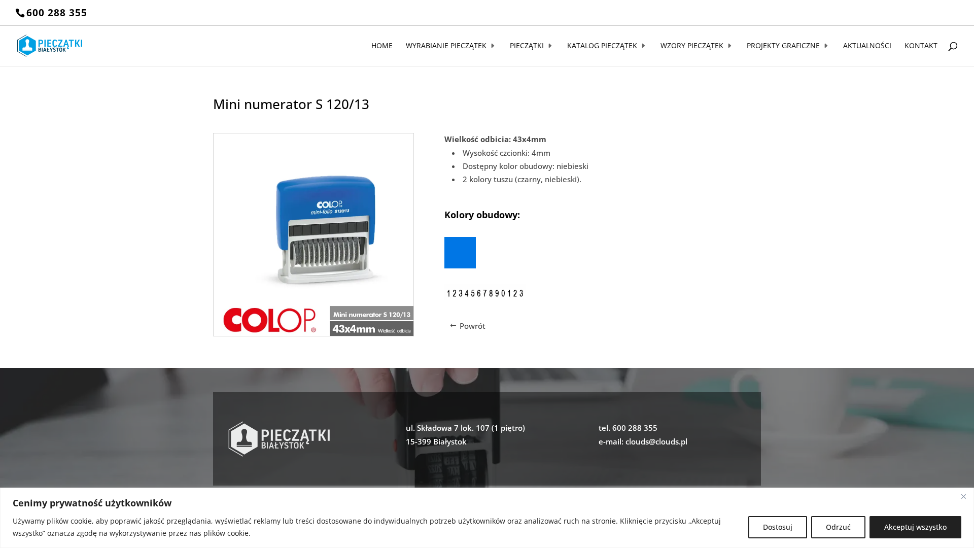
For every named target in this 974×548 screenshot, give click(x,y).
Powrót (472, 326)
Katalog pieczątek (602, 46)
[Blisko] (963, 496)
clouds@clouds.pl (656, 441)
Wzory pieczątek (691, 46)
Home (382, 46)
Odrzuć (838, 527)
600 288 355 (56, 12)
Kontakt (921, 46)
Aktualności (867, 46)
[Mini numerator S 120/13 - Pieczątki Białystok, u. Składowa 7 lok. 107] (313, 333)
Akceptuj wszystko (915, 527)
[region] (487, 518)
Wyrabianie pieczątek (446, 46)
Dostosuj (777, 527)
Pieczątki (527, 46)
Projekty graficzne (783, 46)
